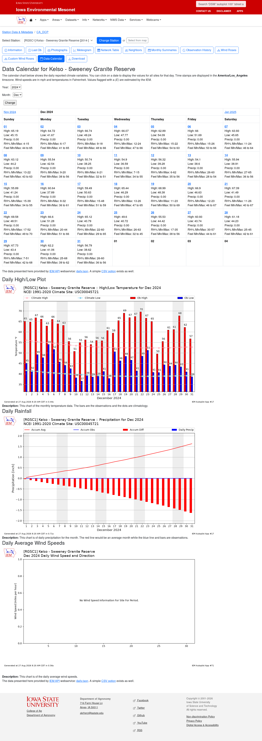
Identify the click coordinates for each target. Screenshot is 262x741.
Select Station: (11, 40)
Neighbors (135, 50)
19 (152, 184)
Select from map (137, 40)
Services (135, 20)
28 (226, 212)
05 (152, 126)
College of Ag (34, 711)
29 (5, 241)
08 (5, 155)
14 (226, 155)
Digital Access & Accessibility (202, 725)
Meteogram (84, 50)
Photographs (59, 50)
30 (42, 241)
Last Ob (37, 50)
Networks (99, 20)
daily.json (82, 271)
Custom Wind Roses (21, 58)
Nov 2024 (10, 112)
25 (115, 212)
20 (189, 184)
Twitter (141, 708)
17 (79, 184)
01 (5, 126)
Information (15, 50)
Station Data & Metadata (17, 32)
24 (79, 212)
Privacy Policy (194, 720)
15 (5, 184)
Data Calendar (52, 58)
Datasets (71, 20)
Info (84, 20)
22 (5, 212)
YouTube (142, 722)
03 (79, 126)
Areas (56, 20)
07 (226, 126)
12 (152, 155)
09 (42, 155)
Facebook (142, 700)
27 (189, 212)
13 (189, 155)
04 (115, 126)
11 (115, 155)
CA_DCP (42, 32)
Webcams (152, 20)
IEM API (54, 271)
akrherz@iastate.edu (92, 713)
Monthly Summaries (164, 50)
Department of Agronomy (41, 715)
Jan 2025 (230, 112)
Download (78, 58)
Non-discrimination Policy (200, 716)
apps (240, 11)
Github (141, 715)
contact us (203, 11)
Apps (43, 20)
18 (115, 184)
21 (226, 184)
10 (79, 155)
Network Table (110, 50)
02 (42, 126)
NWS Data (117, 20)
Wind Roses (228, 50)
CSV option (108, 271)
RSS (139, 730)
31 (79, 241)
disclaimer (224, 11)
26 (152, 212)
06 (189, 126)
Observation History (198, 50)
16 (42, 184)
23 (42, 212)
